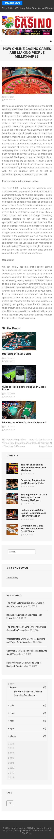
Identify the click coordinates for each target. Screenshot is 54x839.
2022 (11, 758)
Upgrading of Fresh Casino (16, 354)
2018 (11, 777)
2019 (11, 772)
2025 (11, 743)
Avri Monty (9, 100)
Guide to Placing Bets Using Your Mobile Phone (24, 388)
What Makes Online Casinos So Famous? (24, 422)
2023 (11, 753)
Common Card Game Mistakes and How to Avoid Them (32, 528)
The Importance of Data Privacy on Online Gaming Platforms (34, 497)
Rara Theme (33, 830)
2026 (11, 684)
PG (10, 803)
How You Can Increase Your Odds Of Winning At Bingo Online (39, 443)
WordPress (27, 833)
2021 (11, 763)
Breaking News (12, 3)
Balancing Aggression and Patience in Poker (33, 481)
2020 (11, 767)
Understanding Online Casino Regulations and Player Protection (33, 513)
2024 (11, 748)
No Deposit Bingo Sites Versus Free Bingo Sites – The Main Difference (14, 443)
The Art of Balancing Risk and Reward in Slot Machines (33, 467)
